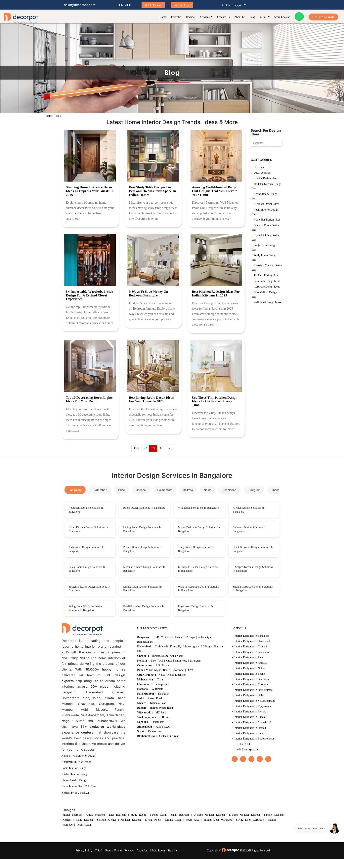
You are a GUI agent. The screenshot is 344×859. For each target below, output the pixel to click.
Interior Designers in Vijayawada (252, 706)
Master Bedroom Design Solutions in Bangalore (199, 529)
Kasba (169, 660)
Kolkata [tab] (188, 490)
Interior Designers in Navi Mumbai (253, 689)
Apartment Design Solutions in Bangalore (86, 509)
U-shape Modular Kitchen (209, 814)
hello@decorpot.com (247, 749)
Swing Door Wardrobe (250, 819)
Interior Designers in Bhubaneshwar (254, 738)
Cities (263, 17)
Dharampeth (157, 721)
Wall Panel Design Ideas (267, 302)
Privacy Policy (84, 850)
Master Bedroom (72, 814)
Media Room (157, 850)
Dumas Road (155, 731)
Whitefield (167, 637)
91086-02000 (123, 5)
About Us (239, 17)
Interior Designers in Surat (249, 733)
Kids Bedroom (117, 814)
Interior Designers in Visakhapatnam (254, 700)
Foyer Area (192, 819)
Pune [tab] (121, 490)
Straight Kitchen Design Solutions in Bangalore (89, 588)
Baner (166, 670)
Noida (161, 674)
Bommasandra (145, 641)
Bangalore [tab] (75, 490)
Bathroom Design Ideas (267, 281)
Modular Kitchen (131, 819)
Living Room (153, 819)
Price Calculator (153, 5)
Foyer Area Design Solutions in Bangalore (196, 608)
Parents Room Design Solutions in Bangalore (142, 549)
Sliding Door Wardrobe (217, 819)
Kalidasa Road (158, 703)
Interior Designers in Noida (249, 668)
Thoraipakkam (159, 655)
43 (153, 448)
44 (161, 448)
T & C (98, 850)
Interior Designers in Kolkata (250, 662)
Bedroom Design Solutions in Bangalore (249, 529)
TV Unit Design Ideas (266, 275)
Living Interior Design (74, 780)
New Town (157, 660)
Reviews (190, 17)
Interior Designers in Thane (249, 673)
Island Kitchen (84, 819)
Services (205, 17)
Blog (252, 17)
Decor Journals (262, 172)
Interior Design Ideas (265, 178)
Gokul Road (155, 698)
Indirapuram (161, 684)
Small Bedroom (180, 814)
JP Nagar (190, 637)
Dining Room (173, 819)
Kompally (175, 646)
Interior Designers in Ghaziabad (252, 679)
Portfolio (176, 17)
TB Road (165, 717)
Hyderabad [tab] (100, 490)
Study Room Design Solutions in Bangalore (196, 549)
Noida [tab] (207, 490)
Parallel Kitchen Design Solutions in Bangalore (143, 608)
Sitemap (172, 850)
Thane (160, 679)
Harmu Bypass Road (161, 707)
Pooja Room (84, 824)
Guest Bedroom (95, 814)
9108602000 (243, 744)
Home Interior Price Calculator (79, 786)
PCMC (190, 670)
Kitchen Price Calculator (75, 792)
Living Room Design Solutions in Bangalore (142, 529)
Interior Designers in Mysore (250, 711)
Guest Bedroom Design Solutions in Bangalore (253, 549)
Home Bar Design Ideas (267, 219)
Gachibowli (161, 646)
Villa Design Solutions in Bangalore (198, 507)
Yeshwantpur (205, 637)
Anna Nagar (176, 655)
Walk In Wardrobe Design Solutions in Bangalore (198, 588)
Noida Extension (176, 674)
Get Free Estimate (323, 17)
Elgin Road (181, 660)
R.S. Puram (162, 665)
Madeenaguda (191, 646)
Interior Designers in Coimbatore (252, 652)
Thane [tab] (275, 490)
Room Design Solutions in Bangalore (144, 507)
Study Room (138, 814)
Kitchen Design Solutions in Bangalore (249, 509)
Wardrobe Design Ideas (267, 286)
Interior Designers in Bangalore (251, 635)
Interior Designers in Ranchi (250, 716)
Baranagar (195, 660)
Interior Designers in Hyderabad (252, 641)
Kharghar (163, 693)
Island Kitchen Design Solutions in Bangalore (88, 529)
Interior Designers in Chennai (250, 646)
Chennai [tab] (141, 490)
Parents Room (158, 814)
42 (145, 448)
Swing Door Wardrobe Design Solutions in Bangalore (85, 608)
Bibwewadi (178, 670)
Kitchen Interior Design (75, 774)
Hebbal (179, 637)
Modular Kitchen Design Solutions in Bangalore (144, 569)
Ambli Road (163, 726)
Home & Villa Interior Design (78, 755)
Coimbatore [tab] (164, 490)
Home (162, 17)
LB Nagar (206, 646)
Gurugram (157, 688)
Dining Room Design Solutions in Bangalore (142, 588)
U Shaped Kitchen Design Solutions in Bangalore (198, 569)
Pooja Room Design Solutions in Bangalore (87, 569)
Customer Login (182, 5)
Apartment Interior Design (76, 761)
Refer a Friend (113, 850)
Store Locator (282, 17)
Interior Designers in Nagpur (250, 727)
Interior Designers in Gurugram (251, 684)
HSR (156, 637)
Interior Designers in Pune (248, 657)
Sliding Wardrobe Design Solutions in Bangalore (253, 588)
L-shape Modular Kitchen (244, 814)
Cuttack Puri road (169, 736)
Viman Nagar (153, 670)
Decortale (259, 167)
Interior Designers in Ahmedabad (252, 722)
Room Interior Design (74, 768)
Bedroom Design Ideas (266, 203)
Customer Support (232, 5)
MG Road (160, 712)
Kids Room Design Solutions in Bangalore (86, 549)
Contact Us (223, 17)
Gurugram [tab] (253, 490)
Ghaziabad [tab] (229, 490)
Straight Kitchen (106, 819)
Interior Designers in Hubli (249, 695)
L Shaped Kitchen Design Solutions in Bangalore (253, 569)
